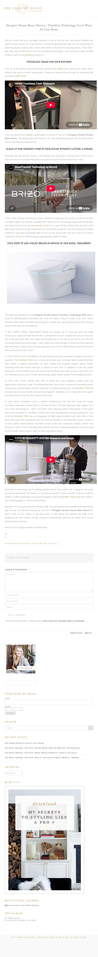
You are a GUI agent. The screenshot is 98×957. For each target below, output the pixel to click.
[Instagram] (26, 683)
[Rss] (43, 943)
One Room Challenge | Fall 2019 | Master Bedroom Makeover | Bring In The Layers (41, 753)
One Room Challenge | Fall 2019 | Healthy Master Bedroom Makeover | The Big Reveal (42, 748)
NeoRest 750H (26, 360)
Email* (8, 707)
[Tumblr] (73, 557)
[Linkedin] (81, 557)
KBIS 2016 (21, 76)
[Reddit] (86, 557)
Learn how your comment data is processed (63, 620)
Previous (76, 633)
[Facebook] (61, 557)
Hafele (60, 68)
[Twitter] (65, 557)
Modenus (29, 55)
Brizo (65, 159)
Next (88, 633)
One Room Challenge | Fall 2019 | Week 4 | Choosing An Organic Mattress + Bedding (42, 758)
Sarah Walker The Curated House (19, 543)
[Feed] (15, 683)
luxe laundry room (40, 225)
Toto (89, 318)
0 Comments (52, 543)
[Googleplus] (77, 557)
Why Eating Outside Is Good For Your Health (24, 743)
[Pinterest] (69, 557)
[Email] (90, 557)
